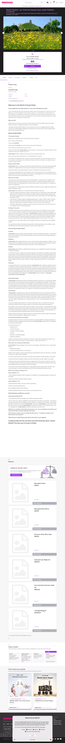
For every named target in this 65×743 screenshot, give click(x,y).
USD (42, 2)
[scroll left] (3, 33)
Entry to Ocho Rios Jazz (43, 534)
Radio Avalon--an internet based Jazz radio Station (30, 10)
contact (14, 91)
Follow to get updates (50, 661)
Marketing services (57, 720)
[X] (6, 724)
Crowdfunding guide (46, 648)
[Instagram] (9, 724)
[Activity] (53, 2)
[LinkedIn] (11, 724)
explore (39, 671)
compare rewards (16, 474)
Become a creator (57, 722)
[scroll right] (62, 33)
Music (10, 96)
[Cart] (50, 2)
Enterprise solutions (57, 724)
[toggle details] (31, 709)
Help (39, 648)
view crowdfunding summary (33, 70)
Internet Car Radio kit (42, 560)
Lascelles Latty (10, 11)
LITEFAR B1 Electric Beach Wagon (44, 700)
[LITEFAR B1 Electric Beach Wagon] (45, 684)
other (26, 96)
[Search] (25, 2)
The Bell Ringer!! (40, 611)
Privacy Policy (6, 738)
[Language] (47, 2)
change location (38, 6)
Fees (54, 719)
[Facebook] (4, 724)
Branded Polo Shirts (41, 509)
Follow (32, 66)
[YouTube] (8, 724)
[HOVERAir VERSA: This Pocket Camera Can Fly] (19, 684)
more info (10, 91)
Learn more (14, 659)
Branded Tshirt (39, 483)
